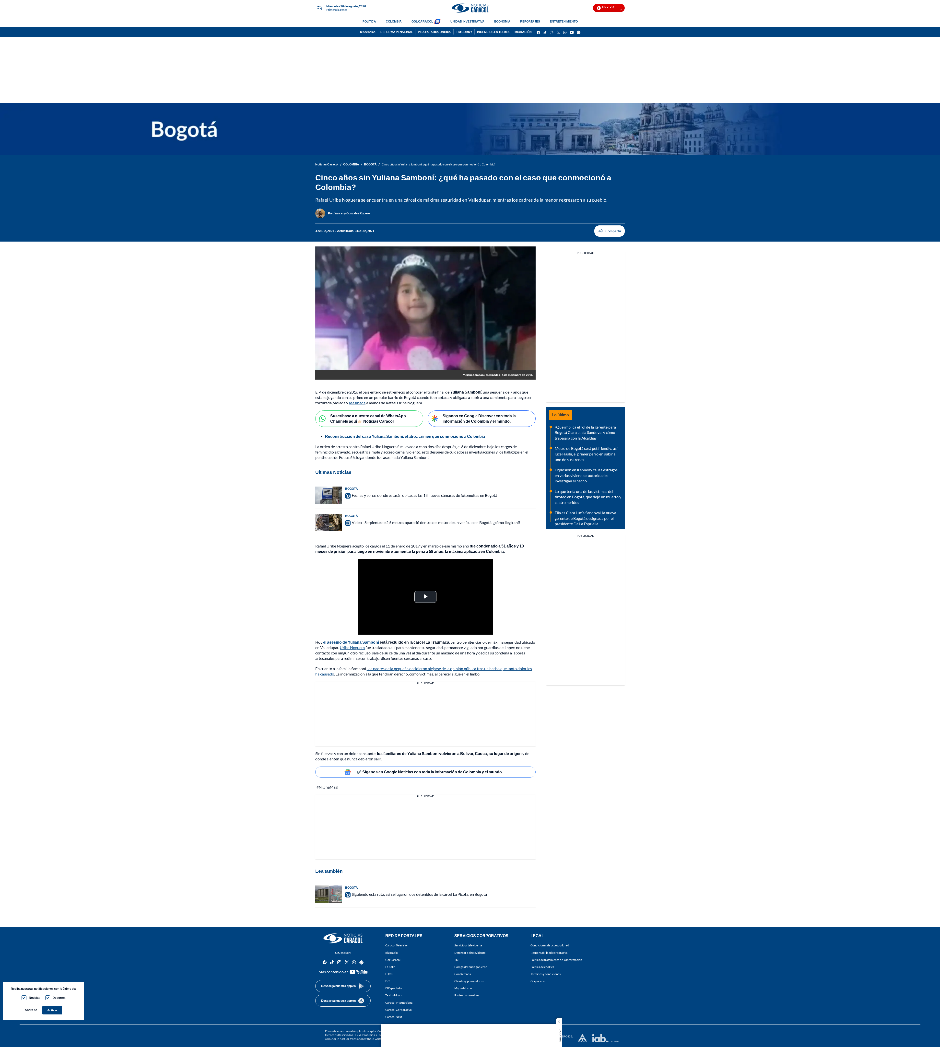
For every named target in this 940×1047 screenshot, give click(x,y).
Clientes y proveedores (468, 981)
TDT (457, 960)
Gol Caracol (392, 960)
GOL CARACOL (422, 21)
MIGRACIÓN (523, 32)
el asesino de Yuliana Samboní (351, 642)
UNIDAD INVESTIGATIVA (467, 21)
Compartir (609, 231)
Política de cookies (542, 967)
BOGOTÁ (370, 164)
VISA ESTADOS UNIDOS (434, 32)
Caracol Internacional (399, 1002)
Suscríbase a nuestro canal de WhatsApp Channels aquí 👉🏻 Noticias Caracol (368, 418)
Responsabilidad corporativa (548, 952)
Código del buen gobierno (470, 967)
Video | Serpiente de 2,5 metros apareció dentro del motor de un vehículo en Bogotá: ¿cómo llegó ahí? (436, 522)
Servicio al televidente (468, 945)
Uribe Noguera (352, 647)
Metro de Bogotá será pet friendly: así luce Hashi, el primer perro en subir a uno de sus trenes (586, 454)
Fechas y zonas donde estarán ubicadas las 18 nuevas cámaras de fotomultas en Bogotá (424, 495)
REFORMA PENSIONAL (396, 32)
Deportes (59, 998)
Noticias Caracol (326, 164)
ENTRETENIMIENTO (564, 21)
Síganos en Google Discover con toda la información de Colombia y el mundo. (479, 418)
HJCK (389, 974)
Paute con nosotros (466, 995)
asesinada (357, 402)
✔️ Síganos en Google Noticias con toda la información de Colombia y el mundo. (430, 771)
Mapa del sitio (463, 988)
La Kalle (390, 967)
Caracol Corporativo (398, 1010)
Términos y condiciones (545, 974)
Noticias (34, 998)
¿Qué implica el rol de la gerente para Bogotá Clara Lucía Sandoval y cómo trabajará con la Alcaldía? (585, 432)
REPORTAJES (530, 21)
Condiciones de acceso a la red (549, 945)
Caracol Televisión (397, 945)
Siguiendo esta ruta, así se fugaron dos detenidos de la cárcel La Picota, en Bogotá (419, 894)
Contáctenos (462, 974)
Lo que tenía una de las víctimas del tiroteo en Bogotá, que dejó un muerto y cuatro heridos (588, 497)
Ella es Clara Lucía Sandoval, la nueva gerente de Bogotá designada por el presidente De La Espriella (585, 518)
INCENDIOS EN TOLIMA (493, 32)
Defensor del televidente (469, 952)
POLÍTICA (369, 21)
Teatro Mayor (394, 995)
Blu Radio (391, 952)
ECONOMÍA (502, 21)
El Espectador (394, 988)
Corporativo (538, 981)
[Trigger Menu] (319, 8)
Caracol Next (393, 1017)
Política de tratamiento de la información (556, 960)
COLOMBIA (394, 21)
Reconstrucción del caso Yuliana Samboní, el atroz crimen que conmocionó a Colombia (405, 436)
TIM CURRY (464, 32)
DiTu (388, 981)
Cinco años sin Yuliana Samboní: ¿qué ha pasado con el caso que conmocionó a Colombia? (438, 164)
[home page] (470, 8)
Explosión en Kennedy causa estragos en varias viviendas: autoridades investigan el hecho (586, 475)
